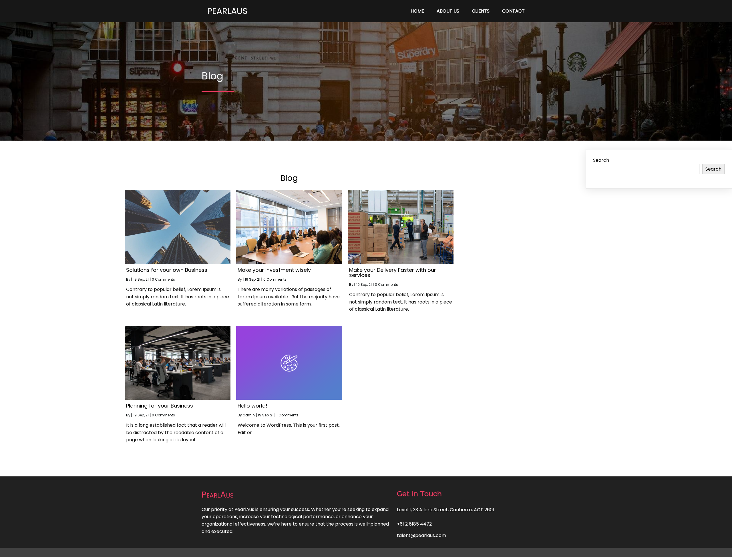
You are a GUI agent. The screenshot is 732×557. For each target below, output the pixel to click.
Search (601, 160)
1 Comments (288, 415)
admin (249, 415)
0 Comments (163, 279)
